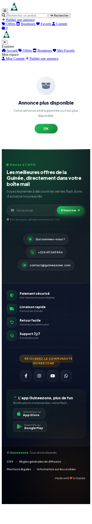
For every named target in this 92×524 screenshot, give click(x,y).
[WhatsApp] (66, 375)
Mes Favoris (65, 50)
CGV (10, 461)
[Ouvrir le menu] (5, 11)
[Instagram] (39, 375)
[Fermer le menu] (5, 42)
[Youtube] (52, 375)
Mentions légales (19, 469)
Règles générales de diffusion (40, 461)
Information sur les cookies (56, 469)
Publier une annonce (44, 58)
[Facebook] (25, 375)
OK (46, 129)
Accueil (12, 50)
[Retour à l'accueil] (14, 11)
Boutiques (45, 50)
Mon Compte (15, 58)
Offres (27, 50)
